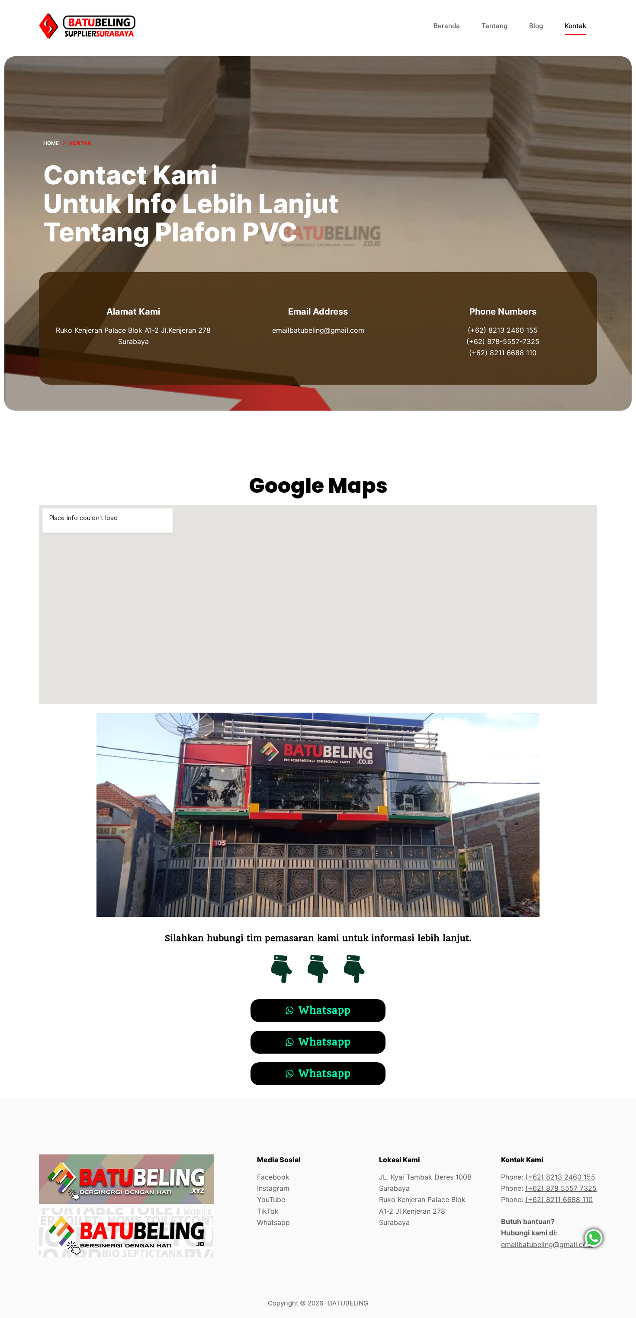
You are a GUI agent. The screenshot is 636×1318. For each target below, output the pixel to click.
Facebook (273, 1177)
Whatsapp (273, 1222)
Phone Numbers (502, 311)
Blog (536, 26)
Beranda (447, 26)
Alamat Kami (133, 311)
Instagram (273, 1188)
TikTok (268, 1211)
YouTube (271, 1199)
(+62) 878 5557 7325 (561, 1188)
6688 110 (578, 1199)
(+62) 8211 (544, 1199)
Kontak (575, 26)
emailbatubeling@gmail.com (547, 1244)
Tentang (495, 26)
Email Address (318, 311)
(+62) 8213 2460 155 (560, 1177)
